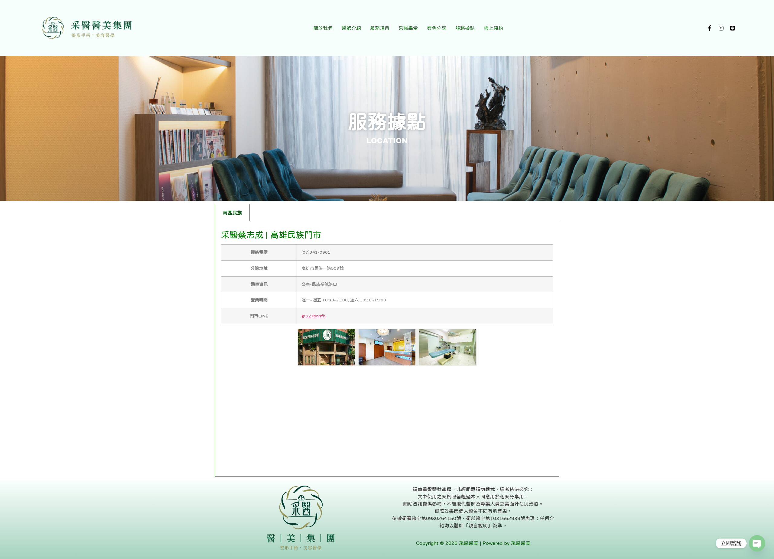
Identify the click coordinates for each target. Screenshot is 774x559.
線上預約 (493, 28)
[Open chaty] (757, 543)
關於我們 (323, 28)
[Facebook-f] (709, 28)
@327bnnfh (313, 316)
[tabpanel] (387, 349)
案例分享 (436, 28)
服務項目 (379, 28)
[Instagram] (721, 28)
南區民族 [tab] (232, 212)
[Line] (732, 28)
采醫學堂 (408, 28)
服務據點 (465, 28)
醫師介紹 (351, 28)
